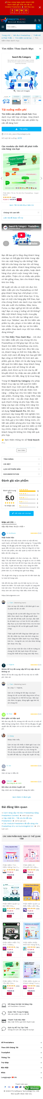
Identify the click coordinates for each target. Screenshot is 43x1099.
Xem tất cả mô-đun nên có (21, 205)
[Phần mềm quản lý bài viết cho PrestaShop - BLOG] (11, 892)
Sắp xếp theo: (7, 526)
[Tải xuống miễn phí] (21, 129)
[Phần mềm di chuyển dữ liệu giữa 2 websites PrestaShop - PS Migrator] (31, 853)
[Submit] (38, 27)
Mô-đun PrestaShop (21, 35)
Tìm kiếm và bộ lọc (23, 38)
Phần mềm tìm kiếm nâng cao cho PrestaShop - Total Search (11, 868)
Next (41, 178)
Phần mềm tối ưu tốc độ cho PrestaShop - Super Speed (11, 984)
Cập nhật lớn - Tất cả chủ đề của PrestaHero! (17, 819)
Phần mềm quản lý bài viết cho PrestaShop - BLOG (11, 906)
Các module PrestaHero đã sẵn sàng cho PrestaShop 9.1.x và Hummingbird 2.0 (20, 824)
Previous (2, 178)
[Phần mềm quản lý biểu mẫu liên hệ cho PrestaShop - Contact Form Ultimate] (31, 892)
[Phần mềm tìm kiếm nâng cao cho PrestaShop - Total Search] (11, 853)
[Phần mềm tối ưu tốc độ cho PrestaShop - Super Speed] (21, 171)
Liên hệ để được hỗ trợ (13, 218)
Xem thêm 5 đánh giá (21, 797)
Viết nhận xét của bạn (22, 513)
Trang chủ (6, 35)
